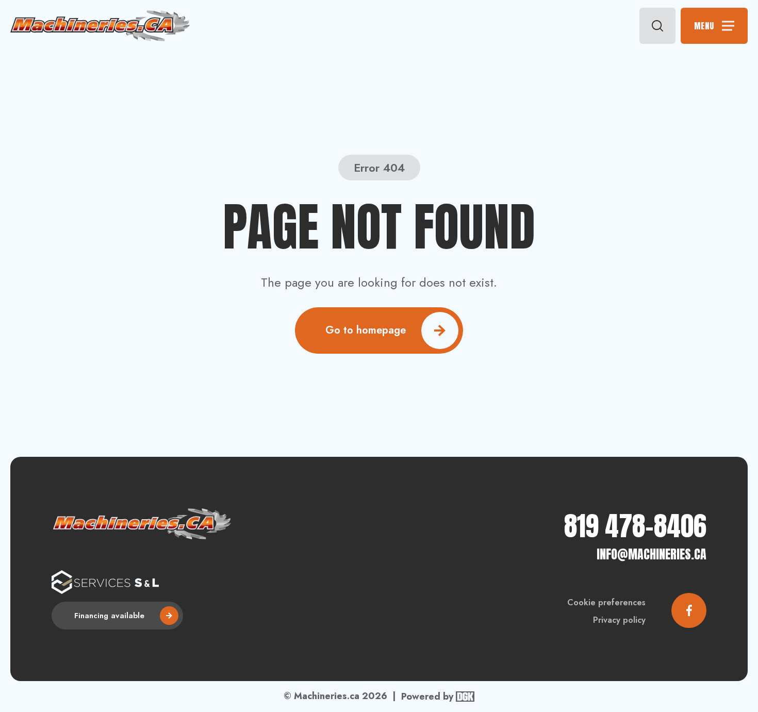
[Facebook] (688, 610)
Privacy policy (619, 620)
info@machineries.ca (651, 554)
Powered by (427, 696)
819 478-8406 (635, 526)
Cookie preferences (606, 602)
